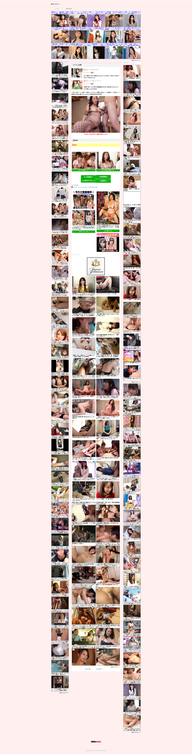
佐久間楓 (76, 185)
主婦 (89, 187)
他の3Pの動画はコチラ (84, 170)
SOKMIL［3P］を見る (84, 231)
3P (72, 185)
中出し (86, 187)
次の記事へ (99, 669)
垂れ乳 (93, 187)
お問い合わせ (69, 8)
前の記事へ (89, 669)
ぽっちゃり (81, 187)
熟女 (96, 187)
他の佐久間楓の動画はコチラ (108, 170)
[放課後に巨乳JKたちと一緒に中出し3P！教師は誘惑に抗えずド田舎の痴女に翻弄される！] (83, 160)
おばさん (75, 187)
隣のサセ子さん (55, 4)
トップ (57, 8)
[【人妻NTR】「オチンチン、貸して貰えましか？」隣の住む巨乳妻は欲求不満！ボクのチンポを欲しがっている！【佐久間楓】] (108, 160)
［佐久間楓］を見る (108, 230)
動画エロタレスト (136, 60)
